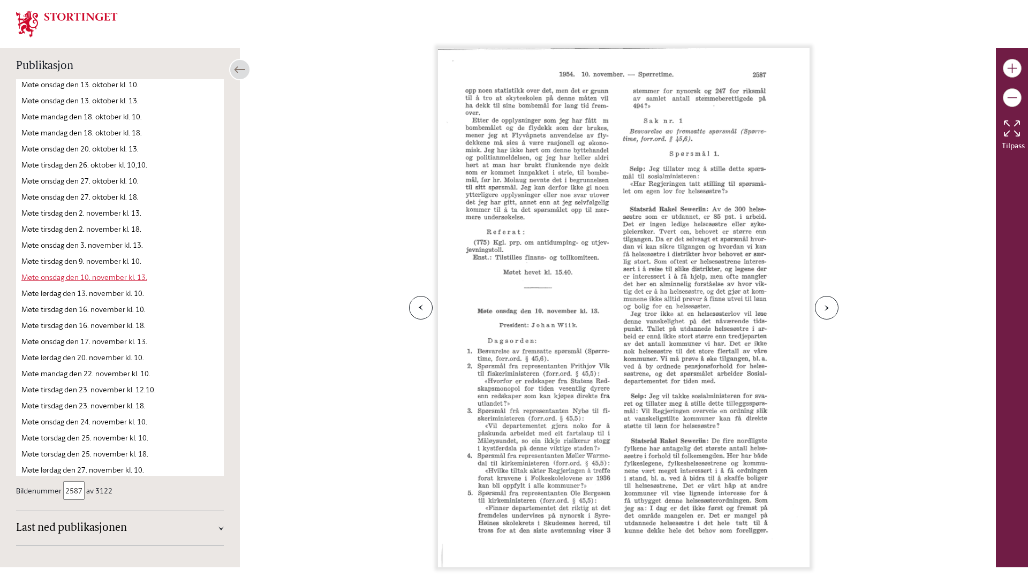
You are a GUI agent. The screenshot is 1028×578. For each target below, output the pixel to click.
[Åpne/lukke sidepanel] (240, 69)
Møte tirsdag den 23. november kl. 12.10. (88, 389)
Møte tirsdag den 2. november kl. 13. (81, 213)
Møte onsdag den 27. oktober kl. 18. (80, 197)
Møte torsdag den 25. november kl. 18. (84, 453)
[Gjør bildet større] (1012, 68)
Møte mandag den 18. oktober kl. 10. (81, 116)
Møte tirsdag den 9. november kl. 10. (81, 261)
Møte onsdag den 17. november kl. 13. (84, 341)
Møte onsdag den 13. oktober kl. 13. (80, 100)
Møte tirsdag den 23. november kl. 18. (83, 405)
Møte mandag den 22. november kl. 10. (85, 373)
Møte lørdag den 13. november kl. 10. (82, 293)
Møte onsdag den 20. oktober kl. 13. (80, 148)
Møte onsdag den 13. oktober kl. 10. (80, 84)
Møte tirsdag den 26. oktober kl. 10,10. (84, 164)
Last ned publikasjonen (71, 528)
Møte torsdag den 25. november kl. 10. (84, 437)
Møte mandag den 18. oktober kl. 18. (81, 132)
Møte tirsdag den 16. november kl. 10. (83, 309)
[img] (67, 23)
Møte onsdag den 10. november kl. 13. (84, 277)
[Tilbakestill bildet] (1012, 128)
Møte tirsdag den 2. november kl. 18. (81, 229)
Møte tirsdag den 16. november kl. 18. (83, 325)
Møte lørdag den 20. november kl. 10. (82, 357)
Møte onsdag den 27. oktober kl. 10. (80, 181)
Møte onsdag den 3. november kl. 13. (82, 245)
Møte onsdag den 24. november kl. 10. (84, 421)
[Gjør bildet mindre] (1012, 97)
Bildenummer (39, 490)
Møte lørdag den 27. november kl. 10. (82, 470)
